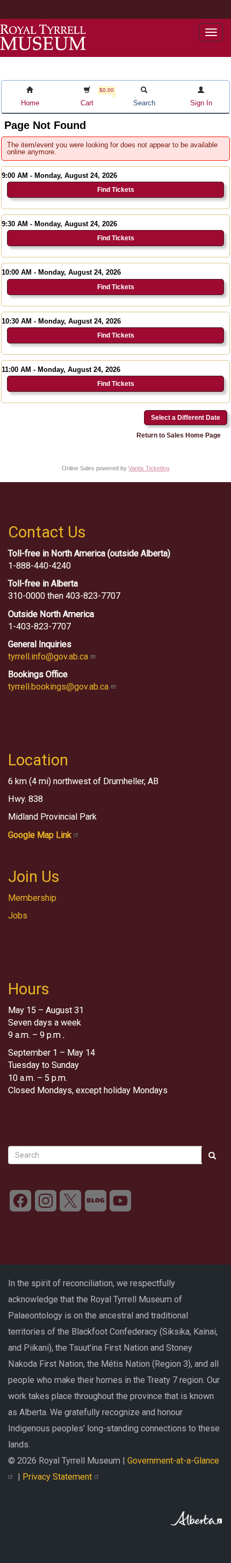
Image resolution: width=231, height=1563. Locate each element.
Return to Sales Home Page (178, 435)
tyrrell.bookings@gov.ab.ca (59, 687)
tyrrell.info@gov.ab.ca (49, 656)
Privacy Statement (58, 1477)
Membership (32, 898)
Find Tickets (115, 189)
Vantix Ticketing (148, 468)
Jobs (17, 915)
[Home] (43, 37)
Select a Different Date (185, 417)
